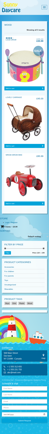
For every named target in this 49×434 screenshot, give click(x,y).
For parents (9, 276)
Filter (8, 253)
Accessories (9, 267)
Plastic (21, 303)
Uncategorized (10, 285)
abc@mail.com (14, 372)
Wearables (8, 289)
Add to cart (10, 88)
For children (9, 271)
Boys (7, 303)
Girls (14, 303)
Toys (6, 280)
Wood (30, 303)
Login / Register (11, 222)
